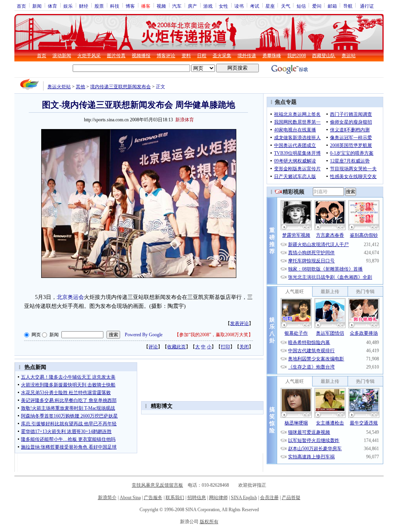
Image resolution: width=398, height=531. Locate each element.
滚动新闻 (61, 55)
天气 (285, 5)
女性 (223, 5)
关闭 (244, 346)
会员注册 (269, 497)
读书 (239, 5)
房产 (192, 5)
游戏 (208, 5)
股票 (99, 5)
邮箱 (332, 5)
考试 (254, 5)
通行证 (367, 5)
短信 (301, 5)
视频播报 (141, 55)
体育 (52, 5)
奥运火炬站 (59, 86)
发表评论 (239, 323)
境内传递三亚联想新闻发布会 (120, 86)
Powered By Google (143, 334)
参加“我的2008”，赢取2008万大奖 (213, 334)
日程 (201, 55)
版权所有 (209, 521)
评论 (153, 346)
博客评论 (166, 55)
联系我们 (175, 497)
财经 (83, 5)
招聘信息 (196, 497)
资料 (186, 55)
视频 (161, 5)
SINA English (244, 497)
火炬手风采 (89, 55)
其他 (80, 86)
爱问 (316, 5)
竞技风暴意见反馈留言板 (157, 485)
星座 (270, 5)
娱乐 (68, 5)
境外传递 (246, 55)
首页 (21, 5)
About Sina (130, 497)
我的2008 (296, 55)
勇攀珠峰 (271, 55)
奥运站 (349, 55)
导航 (348, 5)
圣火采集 (222, 55)
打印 (225, 346)
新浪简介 (107, 497)
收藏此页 (176, 346)
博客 (130, 5)
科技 (114, 5)
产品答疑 (291, 497)
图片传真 (116, 55)
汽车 (177, 5)
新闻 (37, 5)
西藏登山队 (323, 55)
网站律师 (218, 497)
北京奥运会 (70, 297)
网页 (36, 334)
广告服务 (153, 497)
